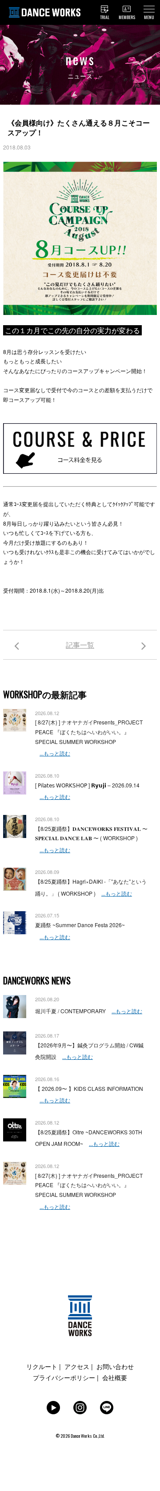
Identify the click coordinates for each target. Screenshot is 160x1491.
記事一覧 (80, 645)
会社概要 (114, 1377)
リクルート (41, 1366)
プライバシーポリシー (64, 1377)
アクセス (76, 1366)
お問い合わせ (115, 1366)
